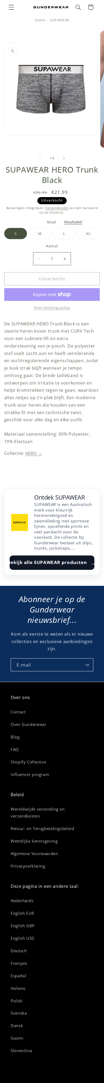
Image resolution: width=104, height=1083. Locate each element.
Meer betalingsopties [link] (52, 307)
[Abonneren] (87, 664)
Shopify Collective (28, 762)
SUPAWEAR (59, 20)
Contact (18, 711)
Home (40, 20)
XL (93, 235)
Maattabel (73, 221)
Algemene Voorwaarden (34, 853)
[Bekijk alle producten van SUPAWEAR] (20, 522)
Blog (15, 736)
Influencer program (30, 774)
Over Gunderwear (28, 724)
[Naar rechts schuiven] (64, 158)
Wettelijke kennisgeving (34, 841)
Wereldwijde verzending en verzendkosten (38, 812)
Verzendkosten (57, 208)
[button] (11, 7)
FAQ (15, 749)
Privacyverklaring (28, 866)
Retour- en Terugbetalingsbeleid (42, 828)
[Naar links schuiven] (40, 158)
